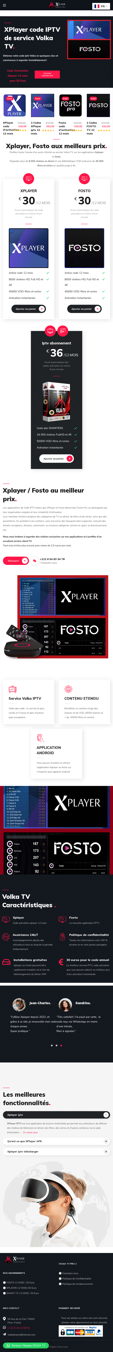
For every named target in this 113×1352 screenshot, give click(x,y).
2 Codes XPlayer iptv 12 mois (36, 128)
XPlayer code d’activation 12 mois (11, 128)
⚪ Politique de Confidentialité (75, 1278)
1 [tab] (52, 1045)
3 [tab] (61, 1045)
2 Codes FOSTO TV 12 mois (92, 128)
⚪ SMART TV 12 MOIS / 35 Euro (21, 1293)
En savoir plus (30, 1132)
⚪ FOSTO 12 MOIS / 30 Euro (18, 1282)
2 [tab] (56, 1045)
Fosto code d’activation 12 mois (67, 128)
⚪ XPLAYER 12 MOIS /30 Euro (19, 1288)
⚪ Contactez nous (68, 1273)
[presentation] (51, 1045)
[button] (28, 309)
